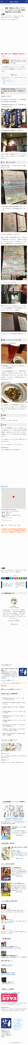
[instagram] (16, 620)
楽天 (21, 835)
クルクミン (8, 908)
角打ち (3, 17)
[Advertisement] (14, 36)
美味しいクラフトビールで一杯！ (9, 81)
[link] (9, 620)
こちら (16, 618)
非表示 (15, 74)
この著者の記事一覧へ (14, 624)
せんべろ (4, 16)
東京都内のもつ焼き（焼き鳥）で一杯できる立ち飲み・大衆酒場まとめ (14, 725)
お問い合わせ (4, 685)
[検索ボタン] (26, 1)
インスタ (8, 683)
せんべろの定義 (17, 1022)
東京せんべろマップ (5, 753)
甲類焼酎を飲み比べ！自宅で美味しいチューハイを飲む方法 (14, 957)
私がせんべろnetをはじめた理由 (8, 974)
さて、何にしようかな (7, 79)
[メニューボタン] (1, 1)
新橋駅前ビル (17, 17)
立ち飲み (22, 16)
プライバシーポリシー (18, 1028)
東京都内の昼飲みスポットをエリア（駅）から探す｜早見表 (14, 712)
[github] (19, 620)
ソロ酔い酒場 (13, 615)
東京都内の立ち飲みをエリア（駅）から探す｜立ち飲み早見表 (14, 716)
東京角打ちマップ (5, 760)
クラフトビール (11, 17)
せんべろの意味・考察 (18, 1020)
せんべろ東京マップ (18, 1023)
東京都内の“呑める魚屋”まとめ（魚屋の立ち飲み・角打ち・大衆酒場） (14, 734)
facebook (17, 683)
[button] (3, 578)
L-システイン (9, 930)
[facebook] (12, 620)
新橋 (3, 14)
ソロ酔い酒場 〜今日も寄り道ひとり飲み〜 (14, 818)
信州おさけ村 (4, 486)
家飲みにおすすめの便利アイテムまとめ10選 (10, 948)
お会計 (4, 82)
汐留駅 (15, 525)
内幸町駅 (18, 525)
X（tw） (4, 683)
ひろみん (14, 606)
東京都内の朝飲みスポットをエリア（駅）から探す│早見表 (14, 720)
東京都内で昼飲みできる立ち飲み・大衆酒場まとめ (14, 707)
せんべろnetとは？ (18, 1019)
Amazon (18, 835)
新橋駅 (12, 525)
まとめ (4, 83)
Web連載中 (22, 822)
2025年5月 (9, 96)
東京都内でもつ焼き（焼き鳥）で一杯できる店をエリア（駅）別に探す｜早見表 (14, 729)
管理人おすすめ (9, 16)
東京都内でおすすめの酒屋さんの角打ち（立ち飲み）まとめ (14, 703)
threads (12, 683)
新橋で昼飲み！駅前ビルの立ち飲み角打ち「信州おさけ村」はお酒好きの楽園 (18, 61)
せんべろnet (14, 1)
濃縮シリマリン (9, 919)
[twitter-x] (14, 620)
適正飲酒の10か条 (17, 1026)
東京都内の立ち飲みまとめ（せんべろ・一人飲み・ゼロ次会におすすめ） (13, 698)
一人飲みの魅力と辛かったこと (7, 983)
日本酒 (6, 17)
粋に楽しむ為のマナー (18, 1025)
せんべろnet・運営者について (7, 680)
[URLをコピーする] (25, 578)
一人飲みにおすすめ (16, 16)
